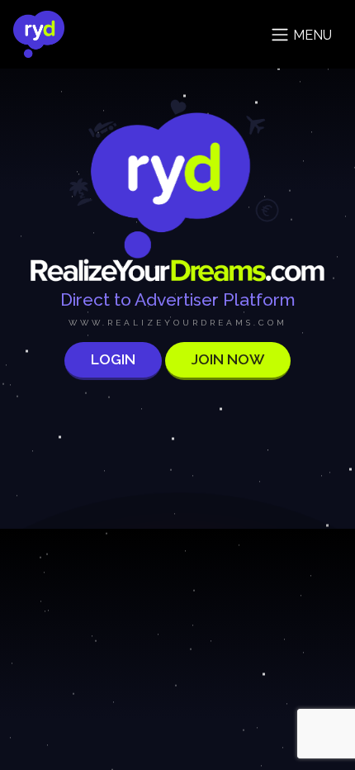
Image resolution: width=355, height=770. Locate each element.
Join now (228, 359)
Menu (311, 35)
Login (113, 359)
